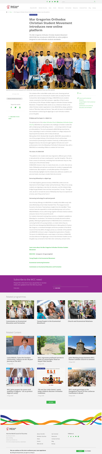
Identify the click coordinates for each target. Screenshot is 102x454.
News (50, 8)
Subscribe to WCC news (14, 117)
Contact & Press (83, 8)
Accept (80, 451)
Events (54, 8)
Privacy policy (16, 288)
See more (51, 402)
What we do (61, 8)
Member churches (43, 8)
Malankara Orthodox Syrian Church (14, 98)
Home (6, 12)
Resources (75, 8)
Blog (90, 8)
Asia (80, 93)
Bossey (94, 8)
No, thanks (88, 451)
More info (37, 452)
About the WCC (33, 8)
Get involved (68, 8)
